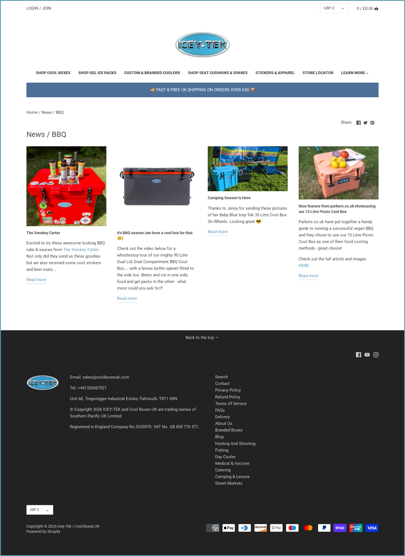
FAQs (220, 410)
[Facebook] (358, 354)
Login (32, 8)
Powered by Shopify (43, 531)
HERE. (304, 265)
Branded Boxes (228, 430)
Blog (219, 436)
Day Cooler (225, 456)
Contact (222, 383)
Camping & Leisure (232, 476)
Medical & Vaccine (232, 463)
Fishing (221, 450)
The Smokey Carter (43, 233)
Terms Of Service (231, 403)
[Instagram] (376, 354)
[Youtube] (367, 354)
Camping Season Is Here (229, 198)
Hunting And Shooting (235, 443)
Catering (223, 470)
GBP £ (329, 8)
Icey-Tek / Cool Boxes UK (78, 526)
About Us (223, 423)
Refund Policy (227, 397)
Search (221, 376)
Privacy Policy (228, 390)
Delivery (222, 416)
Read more (36, 279)
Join (46, 8)
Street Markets (228, 483)
